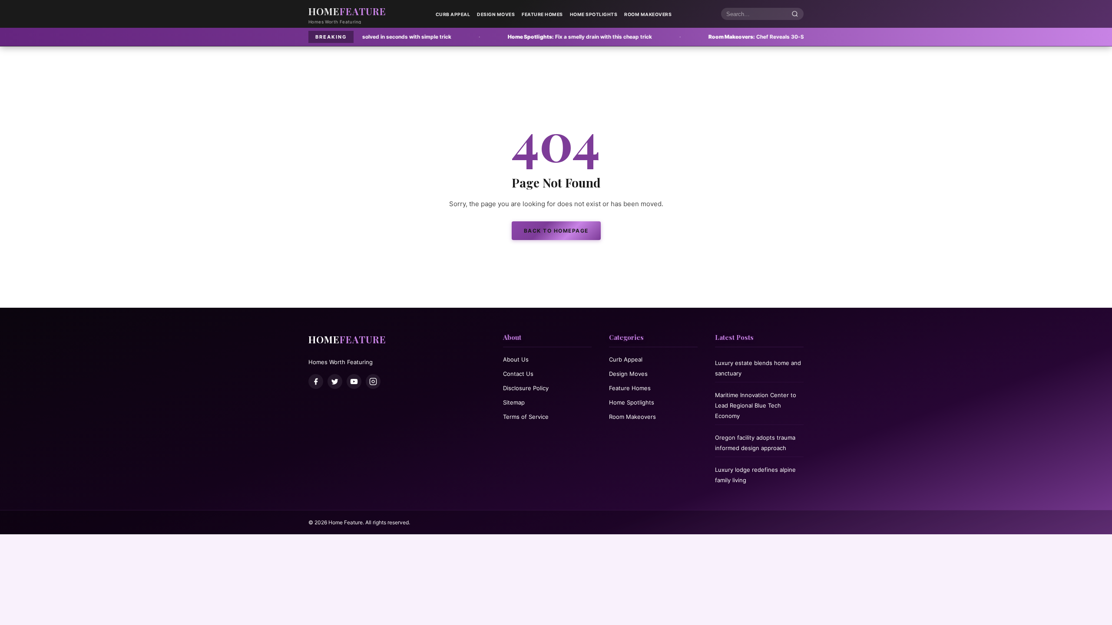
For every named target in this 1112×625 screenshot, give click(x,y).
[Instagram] (373, 381)
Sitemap (514, 402)
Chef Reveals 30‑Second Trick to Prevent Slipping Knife (743, 36)
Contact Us (518, 373)
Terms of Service (526, 416)
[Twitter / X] (335, 381)
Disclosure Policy (526, 388)
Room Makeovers (648, 14)
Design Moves (496, 14)
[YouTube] (354, 381)
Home (347, 11)
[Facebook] (315, 381)
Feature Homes (542, 14)
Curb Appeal (453, 14)
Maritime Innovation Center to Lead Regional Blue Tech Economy (755, 405)
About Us (516, 359)
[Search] (795, 14)
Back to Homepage (556, 230)
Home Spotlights (594, 14)
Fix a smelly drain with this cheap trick (520, 36)
